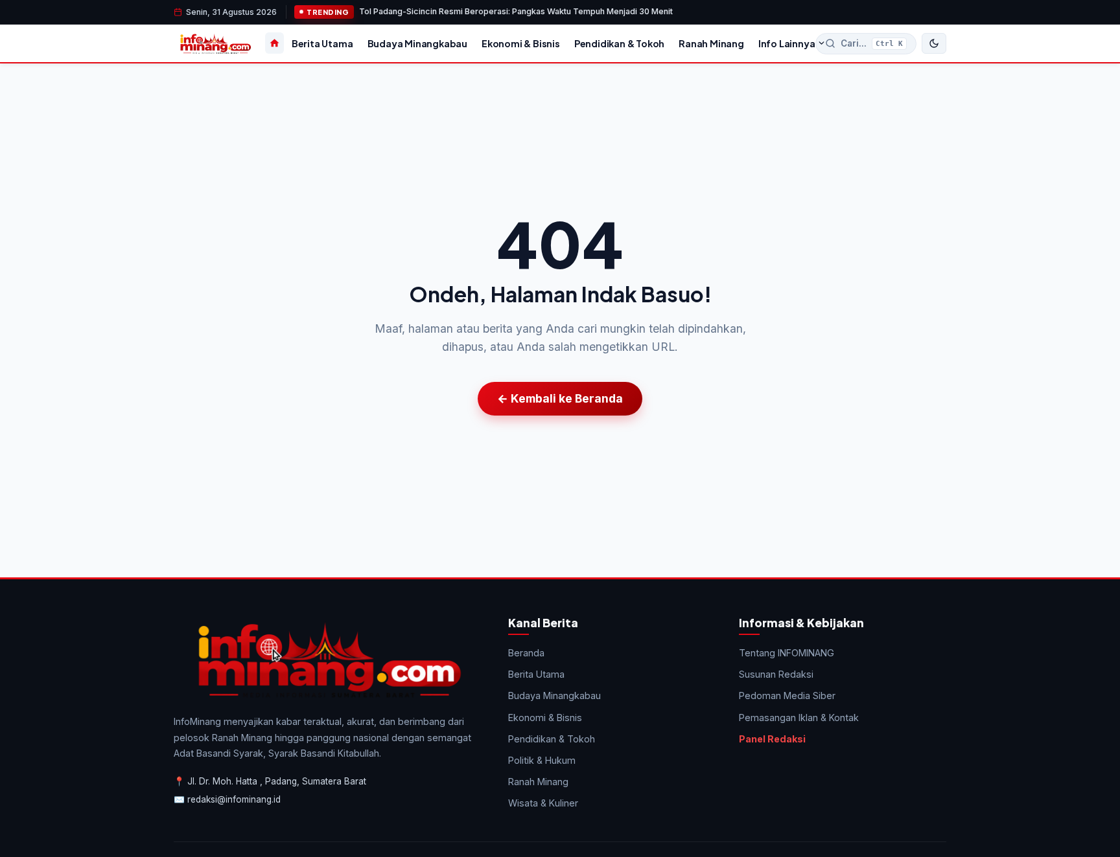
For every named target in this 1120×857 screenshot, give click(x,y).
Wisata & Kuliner (543, 802)
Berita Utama (322, 43)
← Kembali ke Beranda (560, 398)
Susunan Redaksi (776, 674)
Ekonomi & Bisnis (521, 43)
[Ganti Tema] (934, 43)
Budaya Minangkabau (417, 43)
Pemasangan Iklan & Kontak (799, 717)
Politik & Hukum (542, 760)
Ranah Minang (711, 43)
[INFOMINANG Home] (215, 43)
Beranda (526, 652)
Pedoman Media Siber (787, 695)
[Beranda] (274, 43)
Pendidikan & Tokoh (619, 43)
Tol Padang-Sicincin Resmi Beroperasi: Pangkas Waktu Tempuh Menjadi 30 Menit (516, 11)
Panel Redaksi (772, 738)
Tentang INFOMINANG (786, 652)
